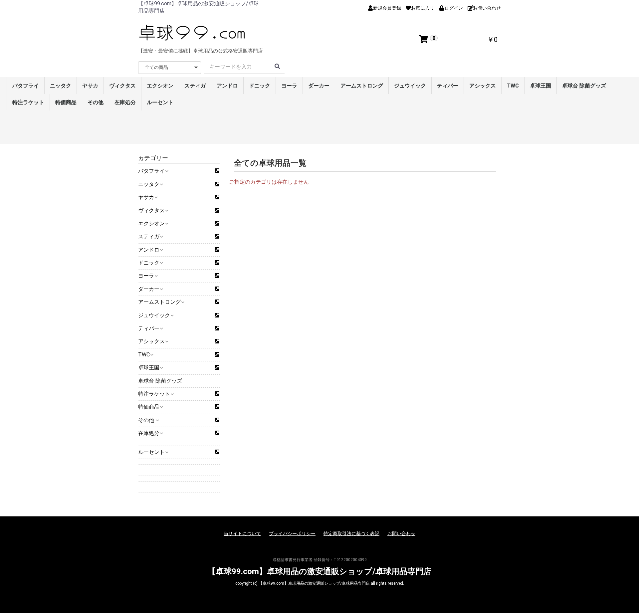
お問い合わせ (401, 533)
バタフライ (25, 86)
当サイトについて (242, 533)
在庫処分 (125, 102)
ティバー (447, 86)
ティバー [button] (148, 328)
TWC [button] (144, 354)
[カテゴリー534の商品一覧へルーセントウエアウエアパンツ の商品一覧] (217, 452)
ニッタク (60, 86)
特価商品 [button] (148, 407)
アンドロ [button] (148, 250)
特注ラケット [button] (154, 394)
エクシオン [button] (151, 223)
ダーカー (318, 86)
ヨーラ (289, 86)
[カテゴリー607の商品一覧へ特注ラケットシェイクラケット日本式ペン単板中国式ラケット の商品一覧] (217, 394)
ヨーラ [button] (146, 276)
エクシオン (160, 86)
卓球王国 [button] (148, 367)
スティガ (195, 86)
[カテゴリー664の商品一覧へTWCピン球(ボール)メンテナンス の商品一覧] (217, 354)
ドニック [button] (148, 263)
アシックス (482, 86)
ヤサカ (90, 86)
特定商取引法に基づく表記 (351, 533)
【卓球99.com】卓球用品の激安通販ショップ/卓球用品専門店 (319, 571)
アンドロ (227, 86)
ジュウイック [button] (154, 315)
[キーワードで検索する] (277, 67)
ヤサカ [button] (146, 197)
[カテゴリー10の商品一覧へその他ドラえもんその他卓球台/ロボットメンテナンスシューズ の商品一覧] (217, 420)
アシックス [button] (151, 341)
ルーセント (160, 102)
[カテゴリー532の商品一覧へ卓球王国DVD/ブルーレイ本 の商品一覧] (217, 367)
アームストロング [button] (159, 302)
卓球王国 (540, 86)
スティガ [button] (148, 236)
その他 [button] (146, 420)
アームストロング (361, 86)
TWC (513, 86)
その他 (96, 102)
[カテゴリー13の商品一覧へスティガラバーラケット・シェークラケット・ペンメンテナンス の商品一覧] (217, 236)
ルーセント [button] (151, 452)
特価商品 (66, 102)
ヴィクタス (122, 86)
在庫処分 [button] (148, 433)
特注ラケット (28, 102)
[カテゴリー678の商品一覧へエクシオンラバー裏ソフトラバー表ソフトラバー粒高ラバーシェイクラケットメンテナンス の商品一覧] (217, 223)
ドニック (259, 86)
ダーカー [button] (148, 289)
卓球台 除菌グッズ (584, 86)
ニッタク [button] (148, 184)
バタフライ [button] (151, 171)
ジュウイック (410, 86)
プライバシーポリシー (292, 533)
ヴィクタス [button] (151, 210)
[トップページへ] (193, 33)
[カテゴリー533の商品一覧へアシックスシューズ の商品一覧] (217, 341)
